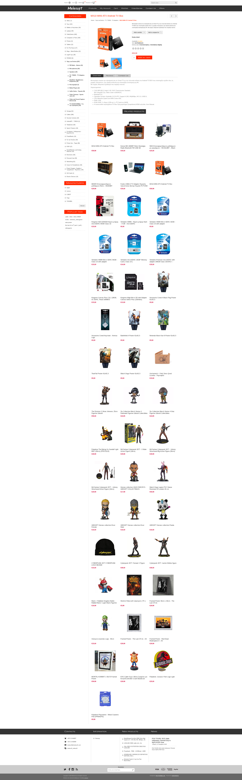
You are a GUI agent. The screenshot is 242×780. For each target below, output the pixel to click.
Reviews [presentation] (109, 75)
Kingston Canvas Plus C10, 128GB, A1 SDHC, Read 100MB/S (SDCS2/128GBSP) (104, 299)
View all (82, 205)
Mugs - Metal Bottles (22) (74, 51)
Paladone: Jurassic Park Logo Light (162, 677)
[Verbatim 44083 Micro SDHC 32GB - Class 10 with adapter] (163, 206)
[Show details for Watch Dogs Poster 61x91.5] (134, 357)
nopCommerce (175, 775)
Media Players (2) (74, 88)
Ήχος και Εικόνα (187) (73, 61)
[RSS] (76, 769)
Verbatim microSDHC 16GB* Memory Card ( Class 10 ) (134, 261)
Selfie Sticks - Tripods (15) (77, 91)
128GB (94, 270)
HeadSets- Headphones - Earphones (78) (76, 80)
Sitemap (97, 738)
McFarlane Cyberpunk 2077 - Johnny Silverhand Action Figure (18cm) (105, 488)
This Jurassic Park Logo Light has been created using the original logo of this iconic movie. (163, 649)
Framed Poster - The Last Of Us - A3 (134, 639)
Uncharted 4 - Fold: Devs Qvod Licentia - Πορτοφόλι (161, 374)
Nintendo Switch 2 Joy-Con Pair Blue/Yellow (132, 759)
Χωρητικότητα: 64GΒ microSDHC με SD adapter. (105, 194)
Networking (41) (71, 161)
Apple (68, 187)
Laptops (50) (70, 31)
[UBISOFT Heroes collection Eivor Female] (105, 509)
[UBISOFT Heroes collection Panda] (163, 509)
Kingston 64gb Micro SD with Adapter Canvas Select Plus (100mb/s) (134, 298)
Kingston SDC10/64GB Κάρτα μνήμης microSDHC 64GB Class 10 (105, 223)
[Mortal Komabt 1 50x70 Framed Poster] (105, 660)
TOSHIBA (69, 201)
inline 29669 (77, 216)
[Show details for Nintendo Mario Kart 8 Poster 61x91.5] (163, 319)
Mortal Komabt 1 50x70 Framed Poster (102, 649)
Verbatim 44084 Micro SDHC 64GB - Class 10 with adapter (104, 261)
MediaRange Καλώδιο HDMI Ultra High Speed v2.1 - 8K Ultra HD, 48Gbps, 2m (134, 739)
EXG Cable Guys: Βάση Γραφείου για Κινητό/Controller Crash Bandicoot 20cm (134, 678)
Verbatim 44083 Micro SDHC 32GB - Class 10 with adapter (162, 223)
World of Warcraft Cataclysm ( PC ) (133, 601)
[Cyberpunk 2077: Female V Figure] (134, 547)
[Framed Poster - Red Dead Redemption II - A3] (163, 623)
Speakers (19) (73, 72)
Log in (73, 2)
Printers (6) (70, 41)
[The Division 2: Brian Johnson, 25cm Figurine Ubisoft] (105, 395)
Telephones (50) (71, 124)
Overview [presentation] (97, 75)
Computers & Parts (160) (73, 37)
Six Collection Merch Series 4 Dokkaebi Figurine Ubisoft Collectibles (134, 412)
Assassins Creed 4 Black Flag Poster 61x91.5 (163, 298)
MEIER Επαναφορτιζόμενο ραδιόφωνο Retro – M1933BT (102, 185)
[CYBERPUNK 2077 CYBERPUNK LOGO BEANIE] (105, 547)
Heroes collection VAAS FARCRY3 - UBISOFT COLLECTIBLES (133, 488)
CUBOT (69, 194)
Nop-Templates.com (160, 775)
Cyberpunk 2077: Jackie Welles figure (163, 563)
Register (66, 2)
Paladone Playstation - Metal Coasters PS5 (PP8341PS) (105, 716)
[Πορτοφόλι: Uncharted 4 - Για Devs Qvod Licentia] (163, 357)
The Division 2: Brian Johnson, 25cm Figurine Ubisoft (105, 412)
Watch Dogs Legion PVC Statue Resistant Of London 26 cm (161, 488)
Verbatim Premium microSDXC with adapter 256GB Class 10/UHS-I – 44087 (162, 261)
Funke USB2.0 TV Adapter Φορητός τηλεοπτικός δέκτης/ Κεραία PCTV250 (134, 185)
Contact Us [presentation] (123, 75)
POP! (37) (69, 146)
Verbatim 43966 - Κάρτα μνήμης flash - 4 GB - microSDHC (134, 223)
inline (71, 216)
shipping (86, 777)
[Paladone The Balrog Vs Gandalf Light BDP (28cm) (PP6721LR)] (105, 433)
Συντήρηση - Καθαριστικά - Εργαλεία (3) (74, 132)
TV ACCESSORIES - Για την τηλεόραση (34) (76, 104)
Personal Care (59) (72, 158)
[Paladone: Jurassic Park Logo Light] (163, 660)
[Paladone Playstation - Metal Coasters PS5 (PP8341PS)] (105, 698)
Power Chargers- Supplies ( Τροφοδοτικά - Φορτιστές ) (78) (75, 169)
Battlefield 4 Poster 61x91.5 (130, 336)
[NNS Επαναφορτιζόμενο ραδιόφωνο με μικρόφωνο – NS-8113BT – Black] (163, 130)
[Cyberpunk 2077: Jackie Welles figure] (163, 547)
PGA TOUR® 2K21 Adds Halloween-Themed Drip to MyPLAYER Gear (161, 740)
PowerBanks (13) (71, 136)
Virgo (68, 198)
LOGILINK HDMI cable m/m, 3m (133, 743)
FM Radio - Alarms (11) (76, 65)
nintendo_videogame (76, 219)
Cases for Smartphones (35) (74, 165)
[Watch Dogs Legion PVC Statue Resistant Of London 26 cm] (163, 471)
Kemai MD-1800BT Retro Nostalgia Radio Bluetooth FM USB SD (133, 147)
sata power (68, 222)
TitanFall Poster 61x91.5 (100, 373)
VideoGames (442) (72, 34)
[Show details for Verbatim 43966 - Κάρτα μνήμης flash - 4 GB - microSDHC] (134, 206)
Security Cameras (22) (73, 118)
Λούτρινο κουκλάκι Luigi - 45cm (103, 639)
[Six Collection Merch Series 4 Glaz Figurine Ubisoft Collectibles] (163, 395)
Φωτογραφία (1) (74, 84)
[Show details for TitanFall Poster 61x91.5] (105, 357)
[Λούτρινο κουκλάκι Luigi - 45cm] (105, 623)
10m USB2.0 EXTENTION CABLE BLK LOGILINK (135, 747)
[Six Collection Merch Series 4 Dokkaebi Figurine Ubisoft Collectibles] (134, 395)
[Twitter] (64, 769)
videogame (68, 228)
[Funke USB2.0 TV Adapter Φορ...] (172, 16)
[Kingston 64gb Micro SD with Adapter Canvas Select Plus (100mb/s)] (134, 281)
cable (66, 216)
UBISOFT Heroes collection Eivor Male (132, 526)
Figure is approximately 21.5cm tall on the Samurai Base (132, 536)
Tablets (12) (70, 44)
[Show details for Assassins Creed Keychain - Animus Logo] (105, 319)
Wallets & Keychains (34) (74, 27)
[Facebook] (68, 769)
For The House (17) (72, 48)
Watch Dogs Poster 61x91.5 (130, 373)
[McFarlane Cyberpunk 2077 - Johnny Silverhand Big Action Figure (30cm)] (163, 433)
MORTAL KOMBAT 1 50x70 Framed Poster (104, 678)
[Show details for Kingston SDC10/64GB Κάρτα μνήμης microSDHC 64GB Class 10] (105, 206)
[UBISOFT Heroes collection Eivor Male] (134, 509)
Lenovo (69, 191)
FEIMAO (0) (70, 58)
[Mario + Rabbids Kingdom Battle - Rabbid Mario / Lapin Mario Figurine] (105, 585)
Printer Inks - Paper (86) (73, 143)
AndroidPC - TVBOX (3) (73, 121)
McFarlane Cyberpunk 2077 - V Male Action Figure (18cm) (133, 450)
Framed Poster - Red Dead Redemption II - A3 (159, 640)
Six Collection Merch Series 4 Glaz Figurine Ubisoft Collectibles (162, 412)
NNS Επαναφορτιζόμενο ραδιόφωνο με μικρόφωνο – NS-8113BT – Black (162, 147)
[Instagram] (72, 769)
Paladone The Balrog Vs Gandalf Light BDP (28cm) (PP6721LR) (105, 450)
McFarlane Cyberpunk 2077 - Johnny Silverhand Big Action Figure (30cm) (163, 450)
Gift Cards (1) (70, 173)
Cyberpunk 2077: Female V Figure (133, 563)
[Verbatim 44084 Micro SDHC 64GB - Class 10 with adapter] (105, 243)
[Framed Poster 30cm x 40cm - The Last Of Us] (163, 585)
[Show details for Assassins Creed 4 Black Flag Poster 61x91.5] (163, 281)
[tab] (97, 75)
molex (67, 219)
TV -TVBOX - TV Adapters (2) (76, 75)
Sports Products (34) (72, 128)
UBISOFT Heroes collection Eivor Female (103, 526)
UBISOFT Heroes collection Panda (162, 525)
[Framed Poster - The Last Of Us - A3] (134, 623)
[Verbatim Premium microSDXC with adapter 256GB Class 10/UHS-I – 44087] (163, 243)
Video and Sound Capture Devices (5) (77, 100)
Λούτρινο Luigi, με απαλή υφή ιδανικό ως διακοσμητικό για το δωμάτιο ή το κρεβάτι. (103, 611)
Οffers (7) (69, 20)
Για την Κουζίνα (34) (72, 139)
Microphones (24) (74, 68)
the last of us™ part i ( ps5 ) (73, 225)
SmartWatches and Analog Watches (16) (74, 150)
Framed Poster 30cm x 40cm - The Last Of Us (162, 602)
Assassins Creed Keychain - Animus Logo (104, 336)
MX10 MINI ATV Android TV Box (103, 146)
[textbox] (162, 2)
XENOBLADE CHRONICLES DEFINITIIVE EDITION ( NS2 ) (136, 755)
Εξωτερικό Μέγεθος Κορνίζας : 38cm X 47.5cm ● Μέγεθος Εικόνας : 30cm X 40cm (134, 611)
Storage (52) (70, 111)
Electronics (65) (71, 154)
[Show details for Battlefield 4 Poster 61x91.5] (134, 319)
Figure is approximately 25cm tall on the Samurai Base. (163, 536)
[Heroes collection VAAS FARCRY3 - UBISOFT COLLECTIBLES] (134, 471)
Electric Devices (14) (72, 176)
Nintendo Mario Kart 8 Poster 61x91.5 (163, 336)
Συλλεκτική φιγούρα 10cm (128, 383)
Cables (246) (70, 114)
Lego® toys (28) (71, 54)
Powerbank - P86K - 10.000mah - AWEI (135, 751)
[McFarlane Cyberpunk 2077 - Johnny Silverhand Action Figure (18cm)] (105, 471)
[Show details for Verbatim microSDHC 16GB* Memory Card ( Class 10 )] (134, 243)
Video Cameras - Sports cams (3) (76, 95)
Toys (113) (69, 24)
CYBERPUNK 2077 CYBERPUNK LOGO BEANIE (103, 564)
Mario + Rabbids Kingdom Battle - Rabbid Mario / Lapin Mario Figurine (104, 602)
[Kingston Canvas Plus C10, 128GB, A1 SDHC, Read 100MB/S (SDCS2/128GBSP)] (105, 281)
